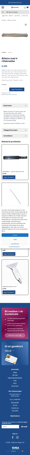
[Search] (3, 12)
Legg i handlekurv (16, 89)
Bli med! (24, 426)
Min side (15, 375)
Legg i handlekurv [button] (8, 177)
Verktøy (4, 20)
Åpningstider (15, 402)
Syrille (13, 94)
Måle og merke (11, 20)
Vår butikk (15, 410)
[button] (25, 24)
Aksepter (15, 235)
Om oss (15, 405)
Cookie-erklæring (14, 246)
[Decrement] (3, 89)
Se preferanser (15, 244)
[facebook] (13, 437)
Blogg (15, 372)
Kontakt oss (15, 408)
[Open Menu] (3, 7)
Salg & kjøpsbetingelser (15, 378)
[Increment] (6, 89)
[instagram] (17, 437)
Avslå (15, 239)
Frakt (15, 380)
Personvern (15, 386)
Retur (15, 383)
